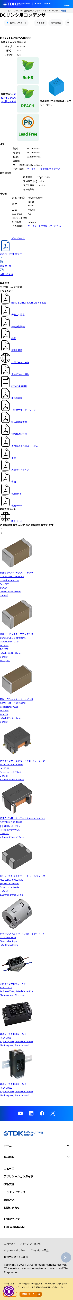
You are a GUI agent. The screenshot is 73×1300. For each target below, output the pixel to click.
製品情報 (9, 10)
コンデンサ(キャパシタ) (18, 10)
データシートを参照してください (43, 169)
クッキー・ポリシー (14, 1250)
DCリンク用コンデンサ (55, 10)
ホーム (5, 10)
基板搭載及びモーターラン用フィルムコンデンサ (36, 10)
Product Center (43, 4)
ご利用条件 (10, 1243)
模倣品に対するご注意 (16, 1256)
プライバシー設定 (39, 1250)
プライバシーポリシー (32, 1243)
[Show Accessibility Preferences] (8, 1291)
